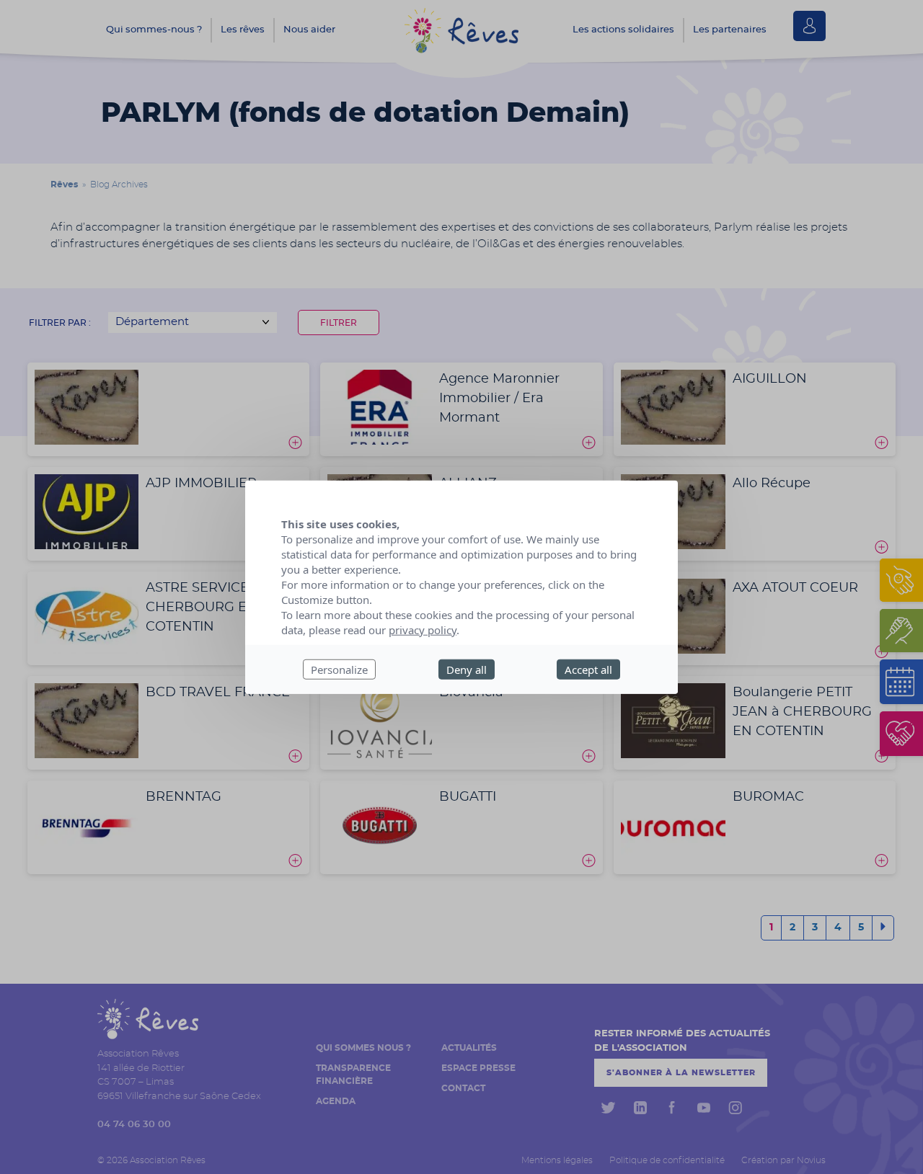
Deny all (466, 669)
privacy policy (422, 629)
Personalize (339, 669)
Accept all (588, 669)
